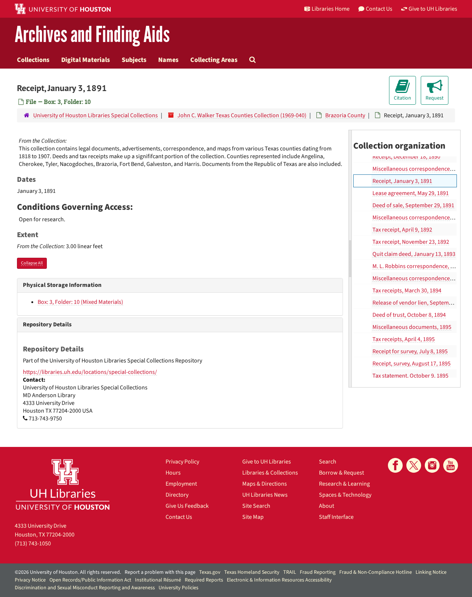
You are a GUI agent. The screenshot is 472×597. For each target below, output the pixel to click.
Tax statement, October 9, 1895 (410, 376)
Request (435, 98)
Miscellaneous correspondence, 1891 (418, 169)
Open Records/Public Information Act (90, 580)
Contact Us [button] (379, 9)
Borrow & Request (341, 473)
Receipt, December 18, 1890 (406, 157)
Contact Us (179, 517)
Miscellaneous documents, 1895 (411, 327)
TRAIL (289, 572)
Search (327, 462)
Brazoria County (345, 115)
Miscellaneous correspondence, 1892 (418, 218)
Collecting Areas (213, 60)
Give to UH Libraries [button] (433, 9)
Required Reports (204, 580)
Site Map (253, 517)
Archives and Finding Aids (92, 34)
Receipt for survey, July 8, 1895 (410, 351)
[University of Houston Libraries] (63, 484)
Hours (173, 473)
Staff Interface (336, 517)
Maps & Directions (264, 484)
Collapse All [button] (32, 263)
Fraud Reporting (318, 572)
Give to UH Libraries (266, 462)
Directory (177, 495)
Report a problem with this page (160, 572)
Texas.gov (210, 572)
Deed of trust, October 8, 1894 (409, 315)
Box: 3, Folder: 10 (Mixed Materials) (80, 302)
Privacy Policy (182, 462)
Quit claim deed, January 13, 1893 (413, 254)
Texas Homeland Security (252, 572)
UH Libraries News (265, 495)
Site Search (256, 506)
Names (168, 60)
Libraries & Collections (270, 473)
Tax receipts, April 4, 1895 (403, 339)
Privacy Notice (30, 580)
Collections (33, 60)
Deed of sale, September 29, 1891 (413, 205)
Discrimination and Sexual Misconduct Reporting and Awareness (85, 587)
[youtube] (450, 465)
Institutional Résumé (158, 580)
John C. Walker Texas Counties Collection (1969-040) (241, 115)
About (326, 506)
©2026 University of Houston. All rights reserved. (68, 572)
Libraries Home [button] (331, 9)
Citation (402, 98)
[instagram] (432, 465)
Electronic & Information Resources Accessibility (279, 580)
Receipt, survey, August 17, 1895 (411, 364)
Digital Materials (85, 60)
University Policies (178, 587)
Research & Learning (344, 484)
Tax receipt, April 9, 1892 (402, 230)
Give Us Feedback (187, 506)
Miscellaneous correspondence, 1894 (418, 278)
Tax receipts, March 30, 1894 (406, 291)
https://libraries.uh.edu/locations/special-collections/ (90, 372)
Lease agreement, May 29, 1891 (410, 193)
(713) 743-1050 (33, 543)
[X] (413, 465)
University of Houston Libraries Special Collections (95, 115)
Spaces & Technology (345, 495)
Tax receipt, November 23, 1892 (410, 242)
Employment (181, 484)
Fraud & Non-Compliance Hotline (375, 572)
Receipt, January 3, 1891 (402, 181)
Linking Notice (431, 572)
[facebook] (395, 465)
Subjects (134, 60)
